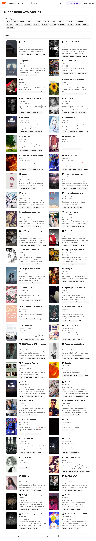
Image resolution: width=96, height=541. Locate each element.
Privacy (34, 539)
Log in (85, 3)
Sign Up (91, 3)
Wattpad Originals (20, 536)
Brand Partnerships (66, 536)
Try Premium (74, 3)
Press (79, 536)
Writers (55, 536)
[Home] (4, 3)
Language (48, 536)
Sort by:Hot (84, 36)
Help (59, 539)
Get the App (40, 536)
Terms (29, 539)
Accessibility (52, 539)
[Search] (31, 3)
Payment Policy (42, 539)
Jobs (74, 536)
